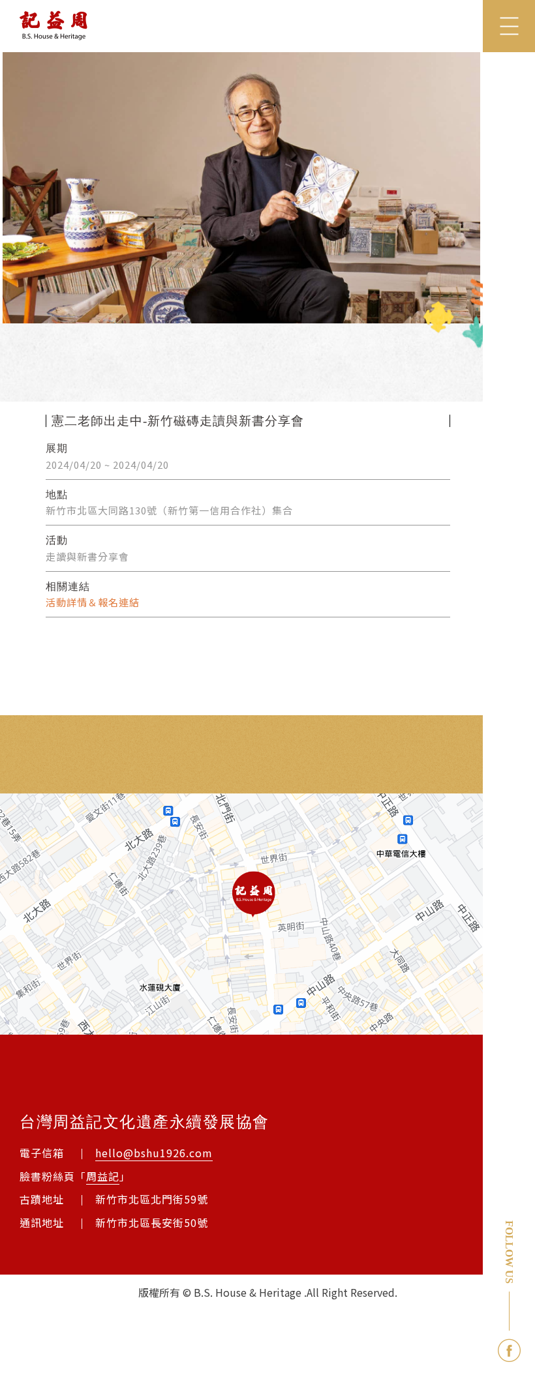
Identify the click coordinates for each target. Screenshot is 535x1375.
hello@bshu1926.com (154, 1153)
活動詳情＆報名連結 (93, 602)
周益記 (102, 1176)
